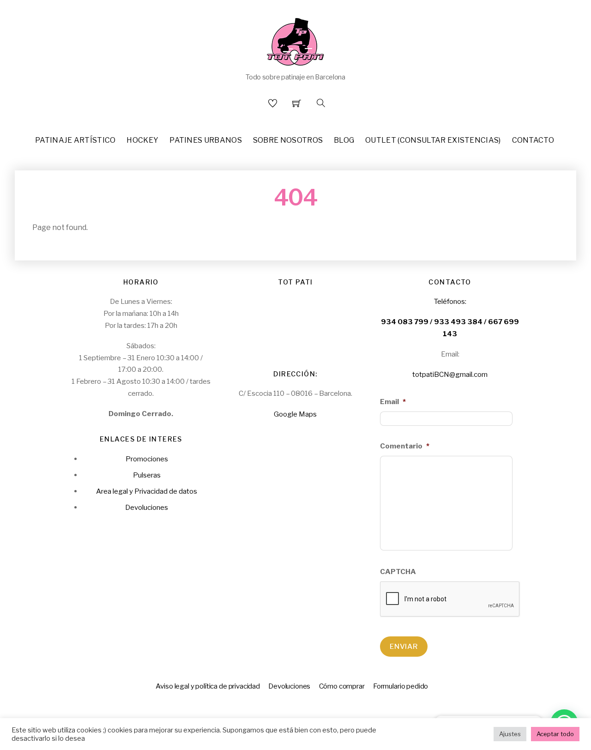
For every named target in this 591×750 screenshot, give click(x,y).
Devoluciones (146, 507)
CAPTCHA (398, 571)
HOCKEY (142, 140)
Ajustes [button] (510, 734)
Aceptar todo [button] (555, 734)
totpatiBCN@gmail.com (450, 374)
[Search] (321, 103)
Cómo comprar (342, 686)
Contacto (533, 140)
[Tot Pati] (295, 40)
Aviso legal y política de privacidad (208, 686)
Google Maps (295, 414)
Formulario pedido (400, 686)
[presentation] (450, 599)
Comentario (404, 446)
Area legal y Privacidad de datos (146, 491)
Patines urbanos (205, 140)
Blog (344, 140)
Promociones (147, 458)
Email (393, 401)
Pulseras (147, 475)
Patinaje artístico (75, 140)
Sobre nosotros (288, 140)
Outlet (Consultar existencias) (433, 140)
